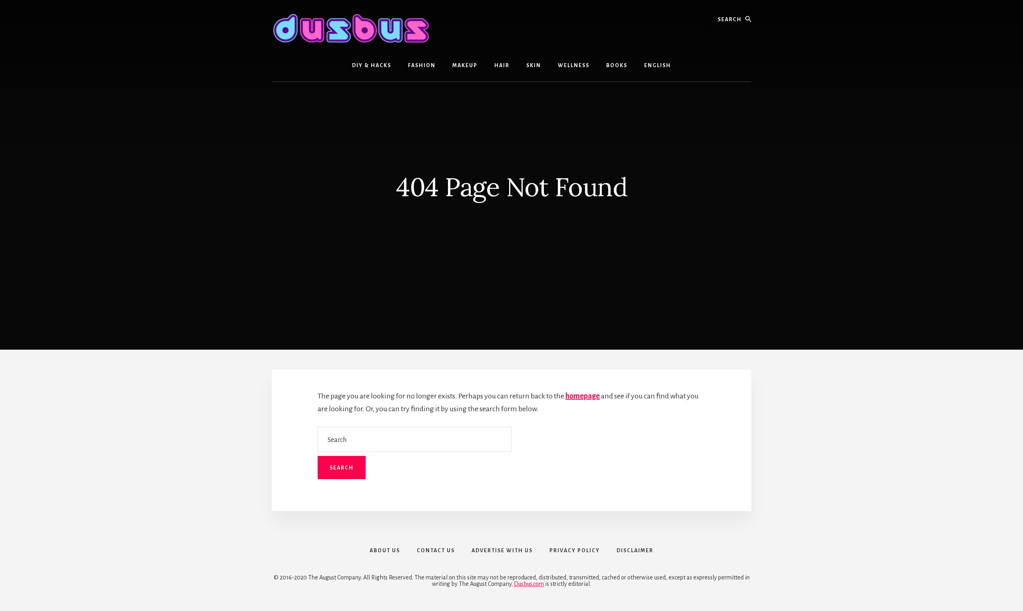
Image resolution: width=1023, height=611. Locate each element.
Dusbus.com (529, 584)
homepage (582, 396)
